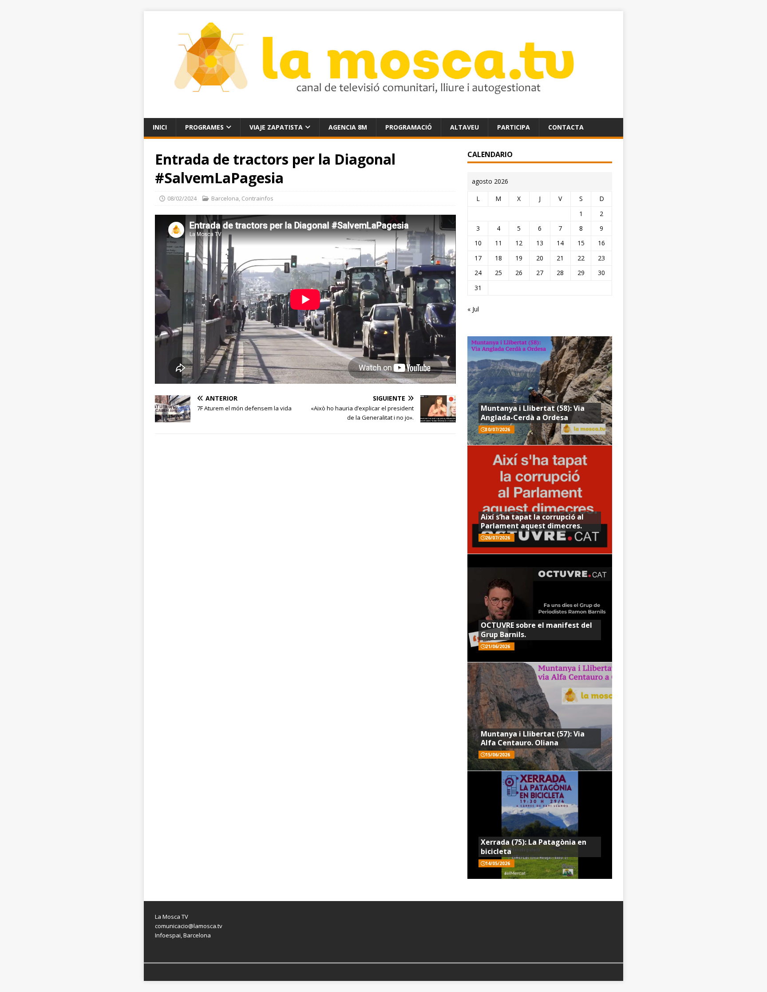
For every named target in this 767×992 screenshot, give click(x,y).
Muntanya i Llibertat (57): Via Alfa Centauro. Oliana (533, 738)
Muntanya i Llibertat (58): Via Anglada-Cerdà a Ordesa (533, 412)
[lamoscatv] (383, 112)
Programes (204, 127)
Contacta (566, 127)
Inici (160, 127)
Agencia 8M (347, 127)
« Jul (473, 309)
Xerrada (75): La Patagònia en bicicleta (533, 846)
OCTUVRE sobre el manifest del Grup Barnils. (536, 629)
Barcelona (225, 198)
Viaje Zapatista (276, 127)
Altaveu (464, 127)
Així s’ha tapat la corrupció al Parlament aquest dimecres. (532, 521)
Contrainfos (257, 198)
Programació (408, 127)
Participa (513, 127)
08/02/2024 (182, 198)
